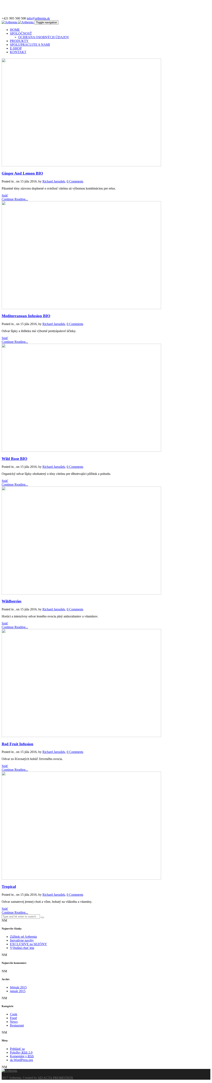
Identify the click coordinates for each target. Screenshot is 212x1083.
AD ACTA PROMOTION (55, 1077)
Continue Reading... (15, 199)
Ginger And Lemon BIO (22, 173)
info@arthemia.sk (38, 18)
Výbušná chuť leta (22, 948)
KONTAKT (18, 52)
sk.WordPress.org (21, 1060)
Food (13, 1018)
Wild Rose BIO (14, 458)
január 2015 (17, 991)
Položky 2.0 (21, 1052)
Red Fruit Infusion (17, 744)
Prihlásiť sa (17, 1049)
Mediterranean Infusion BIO (26, 316)
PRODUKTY (19, 41)
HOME (15, 29)
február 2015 (18, 987)
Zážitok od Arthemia (23, 936)
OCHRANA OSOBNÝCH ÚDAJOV (43, 37)
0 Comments (75, 181)
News (14, 1021)
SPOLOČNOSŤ (21, 33)
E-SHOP (16, 48)
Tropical (9, 886)
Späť (5, 195)
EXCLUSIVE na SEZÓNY (28, 944)
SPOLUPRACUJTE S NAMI (30, 44)
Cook (13, 1014)
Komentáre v (22, 1056)
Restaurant (17, 1025)
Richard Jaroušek (53, 181)
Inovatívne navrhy (22, 940)
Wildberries (11, 601)
